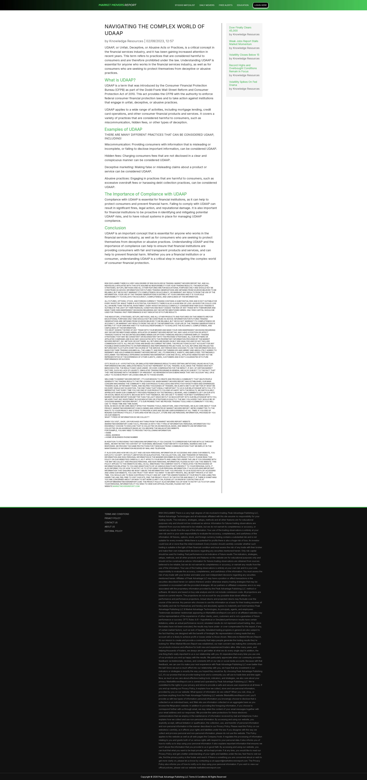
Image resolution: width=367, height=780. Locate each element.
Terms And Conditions (117, 514)
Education (243, 5)
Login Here (260, 5)
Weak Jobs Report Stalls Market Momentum (243, 43)
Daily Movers (207, 5)
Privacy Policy (113, 518)
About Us (110, 526)
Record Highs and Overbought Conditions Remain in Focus (243, 68)
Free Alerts (225, 5)
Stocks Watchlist (185, 5)
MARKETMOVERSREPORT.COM (126, 486)
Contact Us (111, 522)
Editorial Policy (113, 531)
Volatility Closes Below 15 (244, 54)
